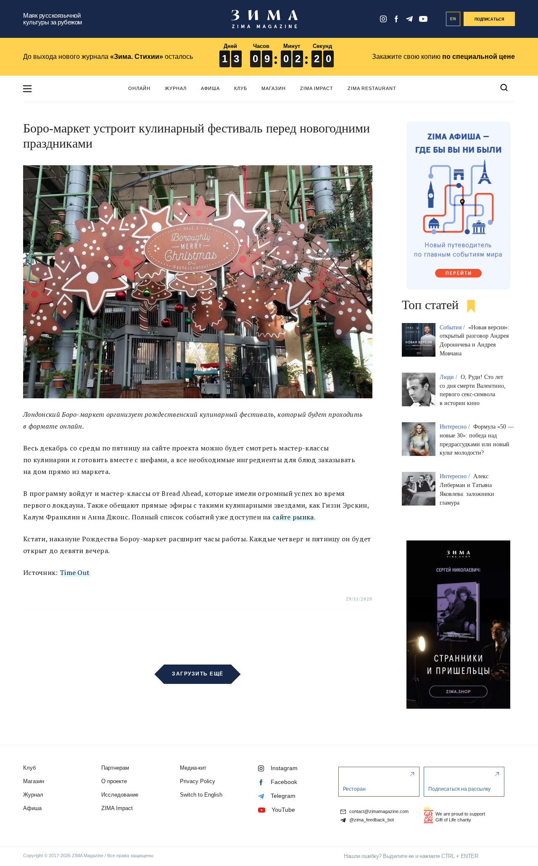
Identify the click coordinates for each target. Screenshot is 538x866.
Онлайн (139, 88)
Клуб (240, 88)
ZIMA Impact (316, 88)
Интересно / (456, 427)
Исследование (119, 795)
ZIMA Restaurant (372, 88)
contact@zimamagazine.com (378, 811)
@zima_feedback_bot (371, 820)
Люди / (449, 377)
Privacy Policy (197, 781)
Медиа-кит (193, 768)
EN (453, 19)
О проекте (114, 781)
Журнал (176, 88)
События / (453, 327)
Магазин (273, 88)
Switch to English (201, 795)
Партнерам (115, 768)
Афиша (210, 88)
